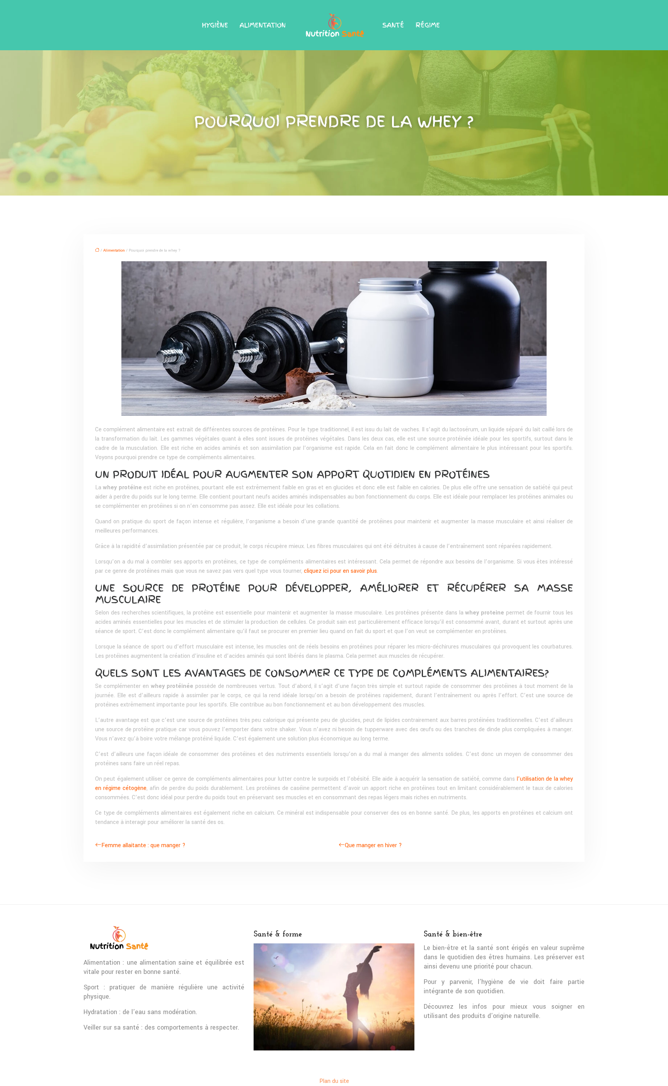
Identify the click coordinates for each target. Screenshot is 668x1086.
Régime (428, 25)
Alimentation (263, 25)
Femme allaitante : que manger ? (143, 845)
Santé (393, 25)
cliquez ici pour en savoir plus (340, 571)
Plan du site (334, 1081)
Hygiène (215, 25)
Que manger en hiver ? (373, 845)
